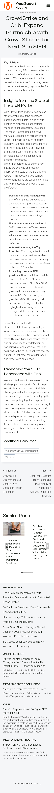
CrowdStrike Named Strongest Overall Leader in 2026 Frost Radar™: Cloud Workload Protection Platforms (24, 632)
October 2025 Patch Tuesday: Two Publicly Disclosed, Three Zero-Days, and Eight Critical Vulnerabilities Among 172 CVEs (40, 542)
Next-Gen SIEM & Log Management (21, 451)
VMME (7, 704)
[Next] (47, 546)
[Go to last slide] (6, 546)
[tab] (22, 572)
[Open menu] (48, 5)
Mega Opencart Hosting (19, 740)
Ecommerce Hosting (27, 12)
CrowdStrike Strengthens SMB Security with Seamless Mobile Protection (12, 481)
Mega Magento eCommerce (21, 684)
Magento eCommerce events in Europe (24, 689)
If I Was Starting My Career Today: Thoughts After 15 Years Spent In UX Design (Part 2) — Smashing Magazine (24, 662)
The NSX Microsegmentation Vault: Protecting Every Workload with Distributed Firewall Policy (26, 597)
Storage (9, 457)
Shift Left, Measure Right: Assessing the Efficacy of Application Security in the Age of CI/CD (40, 483)
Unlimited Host (13, 654)
